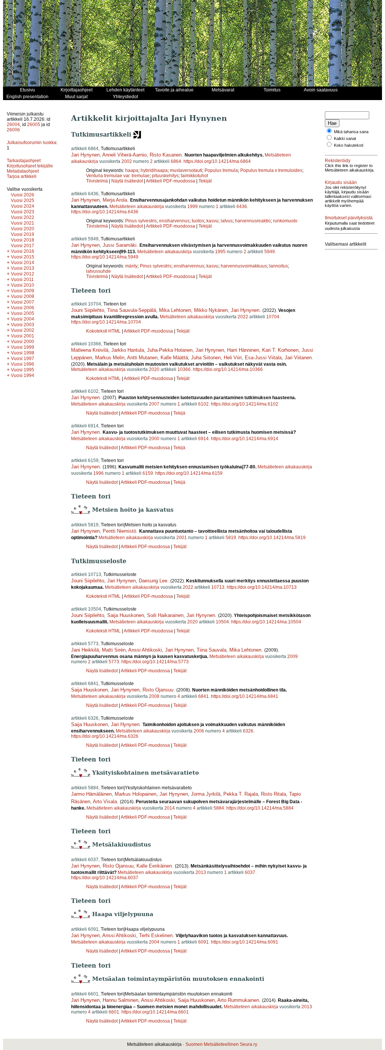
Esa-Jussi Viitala (263, 357)
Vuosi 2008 (22, 296)
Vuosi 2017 (22, 245)
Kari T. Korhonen (280, 350)
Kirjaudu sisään (341, 182)
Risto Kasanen (166, 155)
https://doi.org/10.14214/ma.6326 (104, 736)
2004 (154, 942)
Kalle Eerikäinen (154, 866)
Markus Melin (109, 357)
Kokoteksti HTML (104, 331)
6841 (203, 696)
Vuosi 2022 (22, 217)
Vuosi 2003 (22, 324)
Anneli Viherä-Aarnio (124, 155)
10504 (222, 622)
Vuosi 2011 (22, 279)
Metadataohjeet (23, 171)
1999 (192, 206)
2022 (243, 316)
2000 (154, 438)
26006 (13, 129)
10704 (272, 316)
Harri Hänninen (243, 350)
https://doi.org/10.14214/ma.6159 (189, 473)
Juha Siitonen (206, 357)
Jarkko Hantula (127, 350)
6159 (147, 473)
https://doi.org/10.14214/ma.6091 (244, 942)
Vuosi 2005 (22, 313)
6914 (203, 438)
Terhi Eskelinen (156, 935)
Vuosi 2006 (22, 307)
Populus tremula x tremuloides (271, 170)
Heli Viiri (233, 357)
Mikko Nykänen (211, 310)
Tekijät (205, 181)
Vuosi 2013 (22, 268)
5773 (114, 661)
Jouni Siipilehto (87, 310)
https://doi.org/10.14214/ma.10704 (106, 322)
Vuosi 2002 (22, 330)
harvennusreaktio (253, 220)
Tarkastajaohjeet (24, 160)
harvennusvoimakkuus (244, 266)
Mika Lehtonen (175, 310)
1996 (98, 473)
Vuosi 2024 (22, 206)
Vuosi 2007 (22, 302)
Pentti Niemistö (119, 531)
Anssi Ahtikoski (145, 650)
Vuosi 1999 (22, 347)
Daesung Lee (153, 581)
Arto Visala (105, 801)
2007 (154, 404)
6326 (248, 731)
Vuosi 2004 (22, 319)
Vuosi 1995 (22, 369)
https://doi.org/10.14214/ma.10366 (228, 369)
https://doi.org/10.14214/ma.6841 (244, 696)
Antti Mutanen (142, 357)
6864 (176, 161)
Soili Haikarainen (165, 615)
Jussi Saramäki (119, 245)
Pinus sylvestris (141, 220)
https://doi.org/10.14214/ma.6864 (217, 161)
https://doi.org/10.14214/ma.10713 (262, 587)
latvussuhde (98, 271)
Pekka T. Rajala (240, 794)
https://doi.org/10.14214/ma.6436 (104, 211)
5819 (231, 537)
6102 (203, 404)
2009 (292, 656)
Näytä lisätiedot (127, 181)
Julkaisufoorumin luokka (31, 142)
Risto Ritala (273, 794)
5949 (269, 251)
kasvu (212, 220)
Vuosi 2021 (22, 223)
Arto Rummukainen (238, 1000)
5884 (219, 808)
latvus (227, 220)
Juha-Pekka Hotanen (169, 350)
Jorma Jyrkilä (205, 794)
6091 (203, 942)
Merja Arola (115, 200)
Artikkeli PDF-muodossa (170, 181)
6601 (114, 1012)
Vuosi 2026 (22, 195)
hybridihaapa (154, 170)
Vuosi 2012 (22, 274)
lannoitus (278, 266)
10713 (217, 587)
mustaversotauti (186, 170)
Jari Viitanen (298, 357)
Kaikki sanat (345, 138)
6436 (241, 206)
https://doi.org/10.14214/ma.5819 (272, 537)
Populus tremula (221, 170)
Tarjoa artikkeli (21, 176)
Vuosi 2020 (22, 228)
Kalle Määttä (174, 357)
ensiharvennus (174, 220)
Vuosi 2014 (22, 262)
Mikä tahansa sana (351, 131)
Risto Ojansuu (157, 690)
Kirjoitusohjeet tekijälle (30, 166)
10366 (184, 369)
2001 (181, 537)
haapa (131, 170)
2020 (154, 369)
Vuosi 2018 (22, 240)
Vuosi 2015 (22, 257)
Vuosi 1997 (22, 358)
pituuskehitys (165, 175)
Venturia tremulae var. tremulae (118, 175)
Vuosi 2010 (22, 285)
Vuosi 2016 (22, 251)
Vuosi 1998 (22, 353)
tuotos (198, 220)
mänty (131, 266)
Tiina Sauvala (211, 650)
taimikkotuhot (194, 175)
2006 (199, 731)
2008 (154, 696)
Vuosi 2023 (22, 211)
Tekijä (179, 413)
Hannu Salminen (120, 1000)
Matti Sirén (114, 650)
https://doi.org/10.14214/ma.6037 (104, 877)
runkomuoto (285, 220)
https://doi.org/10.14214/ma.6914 (244, 438)
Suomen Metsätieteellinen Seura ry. (221, 1044)
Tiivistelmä (97, 181)
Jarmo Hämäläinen (91, 794)
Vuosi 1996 (22, 364)
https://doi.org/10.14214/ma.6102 (244, 404)
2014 (169, 808)
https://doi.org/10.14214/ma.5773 (155, 661)
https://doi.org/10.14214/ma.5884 (260, 808)
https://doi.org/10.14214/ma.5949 (104, 257)
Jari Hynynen (85, 155)
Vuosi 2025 (22, 200)
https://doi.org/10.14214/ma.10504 (266, 622)
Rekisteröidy (337, 160)
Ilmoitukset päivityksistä (349, 217)
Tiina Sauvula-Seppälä (131, 310)
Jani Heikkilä (85, 650)
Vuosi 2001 (22, 336)
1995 (220, 251)
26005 (33, 124)
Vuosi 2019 (22, 234)
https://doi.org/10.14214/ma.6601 (155, 1012)
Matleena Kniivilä (89, 350)
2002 (126, 161)
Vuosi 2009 (22, 290)
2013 (201, 872)
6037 (250, 872)
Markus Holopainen (135, 794)
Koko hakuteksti (348, 145)
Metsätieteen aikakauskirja (136, 206)
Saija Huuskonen (125, 615)
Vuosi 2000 (22, 341)
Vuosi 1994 (22, 375)
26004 (13, 124)
